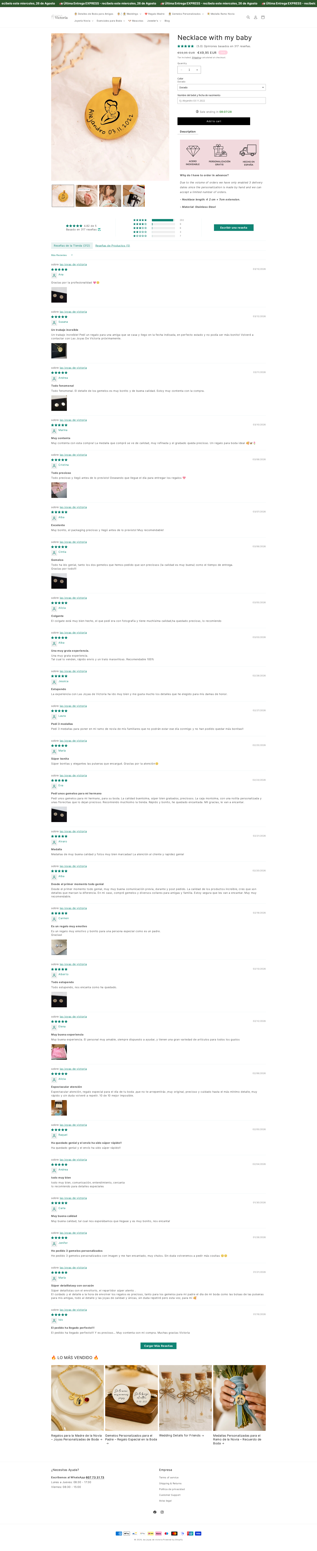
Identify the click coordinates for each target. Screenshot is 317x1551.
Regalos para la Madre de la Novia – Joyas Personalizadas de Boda (76, 1437)
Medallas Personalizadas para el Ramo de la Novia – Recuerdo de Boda (237, 1439)
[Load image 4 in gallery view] (134, 196)
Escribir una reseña (233, 227)
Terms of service (169, 1477)
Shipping (196, 57)
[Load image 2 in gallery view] (87, 196)
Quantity (182, 63)
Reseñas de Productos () (112, 245)
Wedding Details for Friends (179, 1435)
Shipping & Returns (170, 1483)
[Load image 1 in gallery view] (63, 196)
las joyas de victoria (73, 264)
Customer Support (170, 1494)
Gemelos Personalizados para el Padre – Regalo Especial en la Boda (131, 1437)
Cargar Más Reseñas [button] (158, 1345)
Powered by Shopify (173, 1539)
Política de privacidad (172, 1489)
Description (188, 131)
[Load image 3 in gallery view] (110, 196)
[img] (83, 226)
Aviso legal (165, 1500)
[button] (129, 13)
